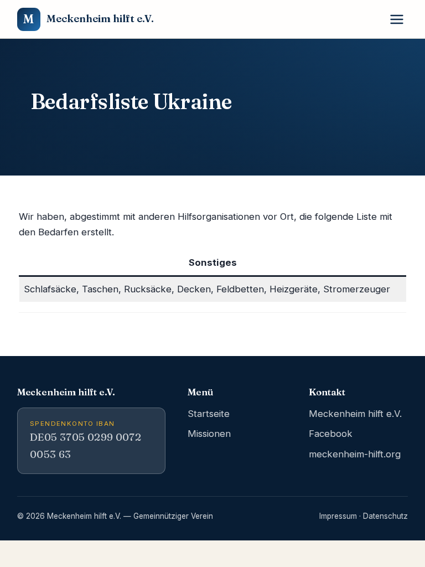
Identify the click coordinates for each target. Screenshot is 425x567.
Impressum (338, 516)
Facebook (331, 433)
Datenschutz (385, 516)
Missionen (209, 433)
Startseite (209, 413)
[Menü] (397, 19)
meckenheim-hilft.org (355, 454)
